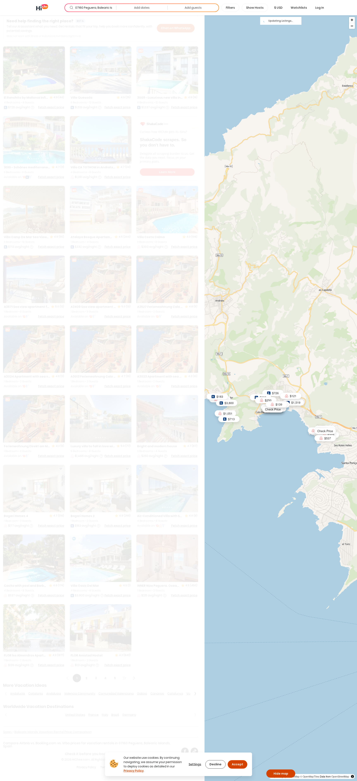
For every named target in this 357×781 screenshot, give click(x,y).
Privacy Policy (134, 771)
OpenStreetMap (340, 776)
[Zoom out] (352, 26)
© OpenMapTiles (309, 776)
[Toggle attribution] (352, 776)
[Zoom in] (352, 20)
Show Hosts (255, 8)
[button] (278, 7)
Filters (230, 8)
